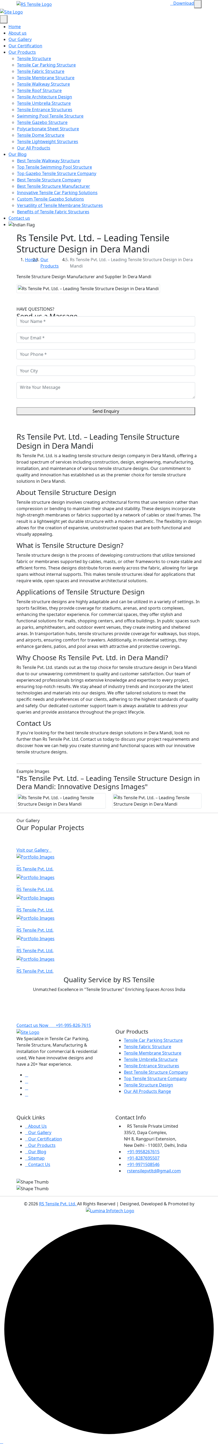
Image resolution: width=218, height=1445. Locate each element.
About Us (37, 1126)
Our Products (22, 52)
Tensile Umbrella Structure (44, 103)
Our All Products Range (147, 1091)
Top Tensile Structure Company (155, 1078)
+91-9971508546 (143, 1164)
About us (18, 33)
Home (15, 27)
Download (183, 3)
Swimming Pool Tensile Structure (50, 116)
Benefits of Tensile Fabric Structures (53, 212)
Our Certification (25, 46)
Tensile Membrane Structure (45, 78)
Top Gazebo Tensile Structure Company (56, 173)
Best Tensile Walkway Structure (48, 161)
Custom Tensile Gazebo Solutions (50, 199)
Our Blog (18, 154)
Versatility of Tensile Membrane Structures (60, 205)
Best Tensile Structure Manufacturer (53, 186)
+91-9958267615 (143, 1152)
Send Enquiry (106, 411)
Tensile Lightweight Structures (47, 141)
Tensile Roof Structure (39, 90)
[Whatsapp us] (1, 1441)
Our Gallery (20, 39)
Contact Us (39, 1164)
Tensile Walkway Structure (43, 84)
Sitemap (36, 1158)
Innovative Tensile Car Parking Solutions (57, 192)
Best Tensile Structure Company (49, 180)
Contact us (19, 218)
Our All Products (33, 148)
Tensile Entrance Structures (44, 110)
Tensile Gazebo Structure (42, 122)
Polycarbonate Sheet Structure (48, 129)
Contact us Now (32, 1025)
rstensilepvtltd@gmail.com (154, 1171)
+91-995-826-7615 (73, 1025)
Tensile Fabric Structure (40, 71)
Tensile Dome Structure (40, 135)
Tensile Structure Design (148, 1085)
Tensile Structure (34, 58)
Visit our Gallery (32, 850)
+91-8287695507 (143, 1158)
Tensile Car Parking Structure (46, 65)
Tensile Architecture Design (44, 97)
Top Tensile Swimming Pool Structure (54, 167)
